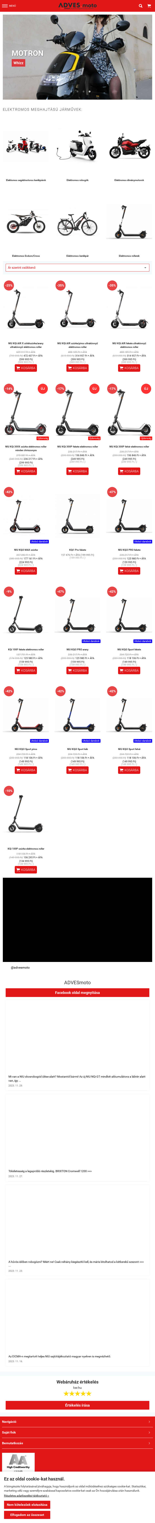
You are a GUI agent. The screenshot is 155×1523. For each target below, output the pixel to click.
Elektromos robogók (77, 180)
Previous (7, 57)
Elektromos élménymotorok (129, 180)
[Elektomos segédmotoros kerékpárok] (26, 146)
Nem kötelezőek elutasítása (27, 1505)
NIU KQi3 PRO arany (77, 649)
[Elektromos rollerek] (129, 221)
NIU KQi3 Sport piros (26, 749)
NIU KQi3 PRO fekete (129, 549)
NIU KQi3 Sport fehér (129, 749)
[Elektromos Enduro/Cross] (26, 221)
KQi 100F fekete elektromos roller (26, 649)
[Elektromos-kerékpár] (77, 221)
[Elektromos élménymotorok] (129, 146)
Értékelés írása (77, 1405)
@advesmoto (20, 967)
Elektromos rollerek (129, 256)
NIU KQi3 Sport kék (77, 749)
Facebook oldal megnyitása (77, 992)
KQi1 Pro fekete (77, 549)
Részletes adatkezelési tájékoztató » (26, 1495)
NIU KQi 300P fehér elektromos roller (129, 446)
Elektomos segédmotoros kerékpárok (26, 180)
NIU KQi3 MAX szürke (26, 549)
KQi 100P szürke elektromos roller (26, 848)
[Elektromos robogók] (77, 146)
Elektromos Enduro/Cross (26, 256)
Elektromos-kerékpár (77, 256)
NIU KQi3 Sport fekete (129, 649)
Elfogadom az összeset (27, 1515)
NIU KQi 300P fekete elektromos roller (77, 446)
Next (148, 57)
